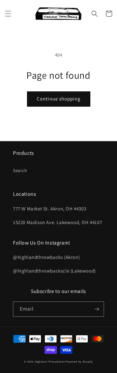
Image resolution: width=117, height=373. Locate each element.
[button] (8, 14)
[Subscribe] (96, 309)
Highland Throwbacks (49, 361)
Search (20, 170)
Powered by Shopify (79, 361)
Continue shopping (59, 99)
